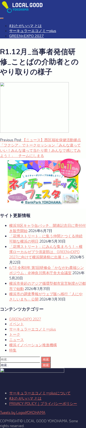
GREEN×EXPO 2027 (26, 35)
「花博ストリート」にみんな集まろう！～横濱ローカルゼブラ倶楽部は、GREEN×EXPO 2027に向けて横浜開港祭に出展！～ (46, 251)
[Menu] (2, 18)
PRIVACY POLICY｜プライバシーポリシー (43, 403)
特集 (13, 350)
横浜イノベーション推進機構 (33, 344)
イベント (16, 323)
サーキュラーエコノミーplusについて (40, 392)
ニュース (16, 339)
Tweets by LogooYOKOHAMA (22, 412)
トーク (14, 334)
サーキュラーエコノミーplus (32, 30)
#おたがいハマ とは (25, 25)
